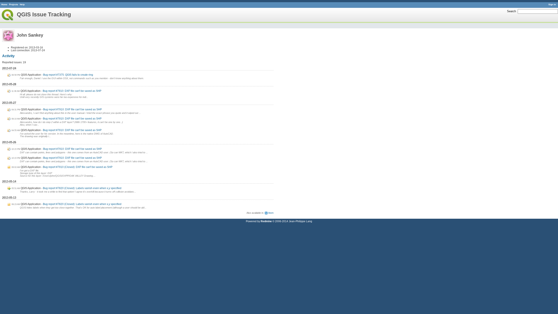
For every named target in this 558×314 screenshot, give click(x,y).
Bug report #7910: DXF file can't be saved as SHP (72, 90)
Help (22, 4)
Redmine (266, 221)
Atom (271, 213)
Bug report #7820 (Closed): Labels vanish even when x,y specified (82, 188)
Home (4, 4)
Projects (13, 4)
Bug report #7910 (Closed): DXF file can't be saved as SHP (77, 167)
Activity (8, 56)
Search (511, 11)
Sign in (552, 4)
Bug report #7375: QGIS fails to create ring (68, 74)
